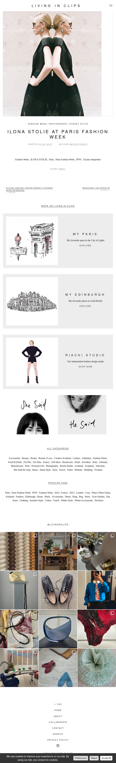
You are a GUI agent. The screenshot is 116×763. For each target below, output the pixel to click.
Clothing (23, 500)
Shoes (35, 470)
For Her (27, 462)
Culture (76, 458)
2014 (57, 492)
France (46, 462)
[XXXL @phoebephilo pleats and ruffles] (96, 668)
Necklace (99, 500)
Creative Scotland (62, 458)
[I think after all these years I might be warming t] (58, 590)
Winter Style (67, 500)
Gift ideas (55, 462)
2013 (71, 492)
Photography (58, 123)
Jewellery (86, 462)
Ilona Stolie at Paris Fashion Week (58, 134)
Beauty (25, 458)
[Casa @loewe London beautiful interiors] (19, 668)
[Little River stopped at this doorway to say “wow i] (58, 551)
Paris (51, 159)
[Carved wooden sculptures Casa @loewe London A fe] (19, 551)
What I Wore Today (101, 492)
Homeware (67, 462)
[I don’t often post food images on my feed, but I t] (96, 551)
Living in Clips (56, 5)
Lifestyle (103, 462)
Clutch (56, 500)
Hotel (77, 462)
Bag (81, 496)
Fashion (19, 496)
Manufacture (17, 466)
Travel (62, 470)
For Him (37, 462)
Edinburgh (30, 496)
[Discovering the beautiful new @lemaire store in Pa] (19, 629)
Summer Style (36, 500)
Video (70, 470)
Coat (87, 492)
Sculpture (89, 466)
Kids (95, 462)
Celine (48, 500)
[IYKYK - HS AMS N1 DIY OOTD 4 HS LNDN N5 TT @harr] (96, 590)
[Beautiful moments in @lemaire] (19, 590)
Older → (96, 189)
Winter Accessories (84, 500)
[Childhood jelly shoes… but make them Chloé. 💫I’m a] (58, 668)
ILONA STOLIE (39, 159)
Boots (40, 496)
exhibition (86, 458)
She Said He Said (22, 470)
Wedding (88, 470)
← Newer (29, 190)
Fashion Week (37, 123)
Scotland (79, 466)
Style (54, 470)
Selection (100, 466)
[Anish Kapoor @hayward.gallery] (96, 629)
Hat (108, 496)
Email (62, 169)
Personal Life (37, 466)
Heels (47, 496)
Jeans (15, 500)
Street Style (78, 123)
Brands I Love (45, 458)
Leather (79, 492)
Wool (87, 496)
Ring (74, 496)
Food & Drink (15, 462)
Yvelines (98, 470)
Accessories (14, 458)
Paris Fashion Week (65, 159)
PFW (78, 159)
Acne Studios (98, 496)
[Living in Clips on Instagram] (58, 746)
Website (78, 470)
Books (34, 458)
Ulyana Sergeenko (92, 159)
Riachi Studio (66, 466)
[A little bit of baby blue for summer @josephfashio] (58, 629)
